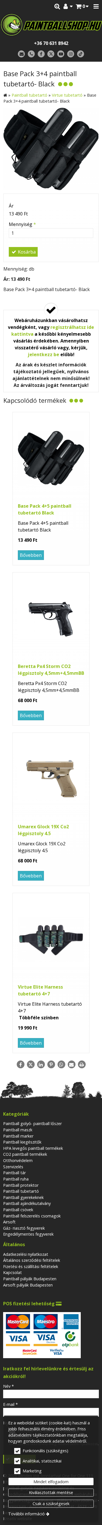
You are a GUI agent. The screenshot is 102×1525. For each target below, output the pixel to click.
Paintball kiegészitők (22, 1142)
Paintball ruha (16, 1179)
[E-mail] (21, 54)
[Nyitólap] (51, 24)
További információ (26, 1513)
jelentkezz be (43, 354)
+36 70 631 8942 (51, 43)
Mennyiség (22, 224)
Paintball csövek (18, 1209)
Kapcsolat (12, 1272)
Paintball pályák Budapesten (29, 1278)
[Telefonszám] (31, 54)
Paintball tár (14, 1172)
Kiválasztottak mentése (51, 1492)
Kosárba (26, 252)
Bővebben (31, 555)
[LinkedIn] (40, 1064)
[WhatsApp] (61, 1064)
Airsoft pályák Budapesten (28, 1285)
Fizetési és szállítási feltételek (30, 1266)
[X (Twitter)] (51, 54)
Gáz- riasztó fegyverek (24, 1228)
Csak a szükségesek (51, 1503)
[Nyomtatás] (81, 1064)
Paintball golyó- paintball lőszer (32, 1123)
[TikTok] (80, 54)
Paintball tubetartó (21, 1191)
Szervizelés (13, 1166)
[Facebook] (41, 54)
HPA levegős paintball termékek (33, 1148)
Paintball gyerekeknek (23, 1197)
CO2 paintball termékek (25, 1154)
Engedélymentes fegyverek (28, 1234)
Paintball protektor (21, 1185)
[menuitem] (82, 6)
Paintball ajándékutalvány (27, 1203)
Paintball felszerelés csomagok (32, 1216)
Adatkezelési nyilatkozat (25, 1254)
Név (8, 1386)
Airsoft (9, 1222)
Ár (11, 206)
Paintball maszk (17, 1129)
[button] (96, 6)
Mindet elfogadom (51, 1481)
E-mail (10, 1404)
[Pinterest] (51, 1064)
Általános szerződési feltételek (31, 1260)
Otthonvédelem (18, 1160)
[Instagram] (71, 54)
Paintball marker (18, 1136)
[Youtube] (61, 54)
